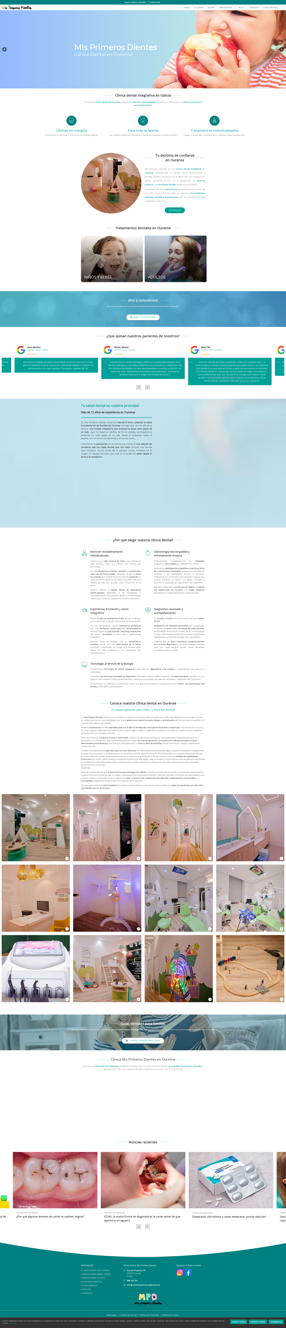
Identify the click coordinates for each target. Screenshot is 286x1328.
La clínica (199, 8)
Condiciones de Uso (128, 1315)
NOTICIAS (86, 1289)
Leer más (12, 1323)
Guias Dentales (270, 8)
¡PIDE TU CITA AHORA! (144, 317)
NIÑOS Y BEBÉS (98, 277)
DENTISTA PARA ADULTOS (93, 1278)
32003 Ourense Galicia (136, 1273)
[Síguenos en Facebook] (188, 1272)
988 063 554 (155, 2)
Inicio (187, 7)
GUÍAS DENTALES (90, 1285)
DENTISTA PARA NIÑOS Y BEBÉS (96, 1274)
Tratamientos (225, 8)
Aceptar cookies (238, 1322)
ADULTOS (157, 277)
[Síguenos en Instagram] (180, 1272)
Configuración (276, 1322)
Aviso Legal (111, 1315)
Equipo (211, 8)
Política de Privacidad (149, 1315)
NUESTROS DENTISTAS (92, 1282)
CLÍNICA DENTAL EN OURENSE (95, 1270)
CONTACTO (87, 1293)
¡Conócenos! (175, 210)
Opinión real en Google (37, 350)
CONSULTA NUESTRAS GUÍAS (145, 1040)
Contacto (254, 8)
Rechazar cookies (258, 1322)
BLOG (241, 8)
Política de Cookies (170, 1315)
